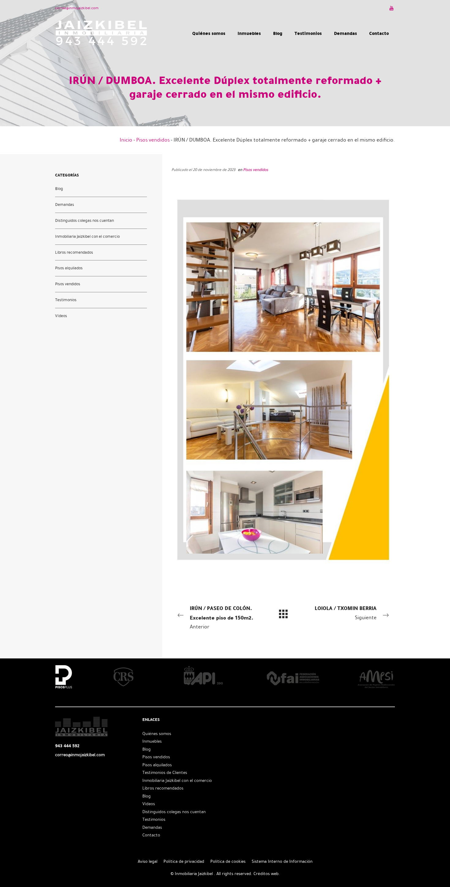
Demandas (64, 204)
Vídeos (61, 316)
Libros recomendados (74, 252)
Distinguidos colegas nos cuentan (84, 220)
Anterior (221, 617)
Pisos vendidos (153, 140)
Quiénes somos (156, 733)
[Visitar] (392, 8)
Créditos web (266, 873)
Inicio (126, 140)
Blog (59, 188)
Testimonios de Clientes (164, 772)
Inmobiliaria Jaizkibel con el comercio (87, 236)
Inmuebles (152, 741)
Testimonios (66, 300)
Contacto (151, 835)
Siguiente (346, 612)
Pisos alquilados (69, 268)
